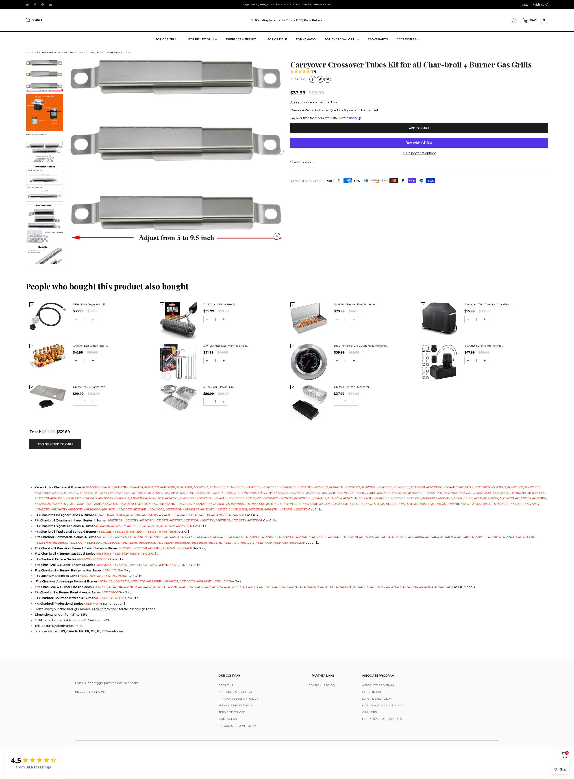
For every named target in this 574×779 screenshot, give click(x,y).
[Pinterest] (42, 5)
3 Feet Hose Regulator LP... (90, 304)
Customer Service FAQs (237, 692)
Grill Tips (369, 712)
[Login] (517, 20)
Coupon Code (373, 692)
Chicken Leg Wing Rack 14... (91, 345)
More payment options (419, 153)
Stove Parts (378, 39)
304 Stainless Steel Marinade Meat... (226, 345)
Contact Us (228, 718)
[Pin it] (327, 79)
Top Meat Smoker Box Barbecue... (355, 304)
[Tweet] (320, 79)
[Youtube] (50, 5)
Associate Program (378, 685)
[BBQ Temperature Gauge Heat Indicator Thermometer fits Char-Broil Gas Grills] (308, 362)
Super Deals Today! (377, 698)
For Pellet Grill (201, 39)
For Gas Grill (167, 39)
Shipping (296, 102)
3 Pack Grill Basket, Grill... (219, 386)
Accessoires (407, 39)
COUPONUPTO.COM (323, 685)
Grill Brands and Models (382, 705)
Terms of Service (232, 712)
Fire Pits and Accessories (382, 718)
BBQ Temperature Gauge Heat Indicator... (361, 345)
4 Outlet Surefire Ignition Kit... (483, 345)
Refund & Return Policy (237, 725)
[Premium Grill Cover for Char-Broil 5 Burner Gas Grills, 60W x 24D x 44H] (439, 318)
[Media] (277, 236)
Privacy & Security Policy (238, 698)
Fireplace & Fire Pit (241, 39)
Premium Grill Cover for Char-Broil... (488, 304)
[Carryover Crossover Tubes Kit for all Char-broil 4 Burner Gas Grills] (44, 112)
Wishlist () (540, 4)
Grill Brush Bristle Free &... (220, 304)
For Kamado (306, 39)
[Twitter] (27, 5)
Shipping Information (235, 705)
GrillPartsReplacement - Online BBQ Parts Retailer (287, 20)
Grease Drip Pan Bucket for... (352, 386)
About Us (226, 685)
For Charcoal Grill (341, 39)
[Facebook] (35, 5)
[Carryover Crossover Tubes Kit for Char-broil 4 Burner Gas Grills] (177, 151)
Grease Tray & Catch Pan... (90, 386)
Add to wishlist (304, 162)
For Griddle (277, 39)
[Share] (312, 79)
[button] (73, 151)
